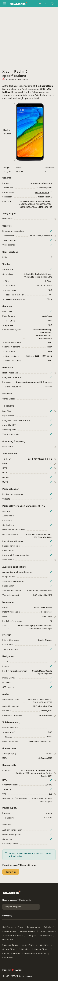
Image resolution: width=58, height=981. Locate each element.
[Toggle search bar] (46, 4)
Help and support (13, 906)
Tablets (47, 927)
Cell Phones (8, 927)
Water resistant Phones (35, 953)
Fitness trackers (27, 931)
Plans (20, 927)
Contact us (11, 872)
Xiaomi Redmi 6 (45, 197)
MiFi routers (7, 939)
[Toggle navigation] (4, 3)
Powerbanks (46, 935)
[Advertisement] (29, 37)
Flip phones (44, 945)
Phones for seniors (11, 953)
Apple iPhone (28, 945)
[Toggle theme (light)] (40, 4)
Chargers (31, 935)
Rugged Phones (42, 949)
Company (7, 915)
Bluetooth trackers (14, 935)
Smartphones (33, 927)
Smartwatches (9, 931)
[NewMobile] (18, 3)
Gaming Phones (9, 949)
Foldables (25, 949)
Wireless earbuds (48, 931)
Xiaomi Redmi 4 (42, 192)
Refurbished (8, 957)
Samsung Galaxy (10, 945)
